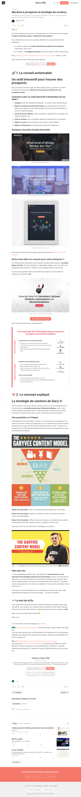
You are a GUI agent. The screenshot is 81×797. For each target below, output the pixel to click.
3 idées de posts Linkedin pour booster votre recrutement (33, 728)
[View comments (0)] (18, 25)
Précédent (18, 692)
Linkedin (43, 624)
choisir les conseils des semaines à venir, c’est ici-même (35, 55)
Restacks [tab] (24, 703)
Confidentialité (38, 786)
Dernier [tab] (21, 723)
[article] (40, 731)
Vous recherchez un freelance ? (27, 628)
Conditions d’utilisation (48, 672)
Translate (15, 9)
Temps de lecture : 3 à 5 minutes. (21, 741)
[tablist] (19, 703)
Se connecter (74, 3)
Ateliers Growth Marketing (32, 644)
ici (44, 103)
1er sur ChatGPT (18, 750)
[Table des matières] (2, 398)
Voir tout (15, 762)
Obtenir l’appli (48, 789)
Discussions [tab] (27, 723)
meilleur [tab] (15, 723)
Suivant (63, 692)
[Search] (54, 2)
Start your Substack (35, 789)
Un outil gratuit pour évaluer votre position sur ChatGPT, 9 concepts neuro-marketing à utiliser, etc (32, 753)
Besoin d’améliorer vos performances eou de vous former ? (37, 641)
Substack (29, 793)
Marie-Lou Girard (20, 20)
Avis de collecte (53, 786)
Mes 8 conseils (17, 739)
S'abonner (64, 3)
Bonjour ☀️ (15, 730)
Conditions (45, 786)
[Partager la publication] (57, 2)
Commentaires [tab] (16, 703)
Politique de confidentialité (48, 675)
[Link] (9, 73)
